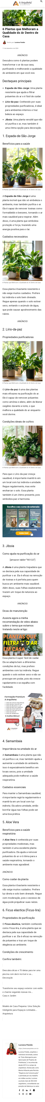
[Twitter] (18, 1029)
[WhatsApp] (30, 1029)
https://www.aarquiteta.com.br (28, 1048)
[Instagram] (23, 1090)
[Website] (23, 1093)
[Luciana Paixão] (4, 42)
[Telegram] (34, 1090)
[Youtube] (30, 1093)
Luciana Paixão (20, 42)
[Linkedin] (27, 1090)
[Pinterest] (24, 1029)
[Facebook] (12, 1029)
